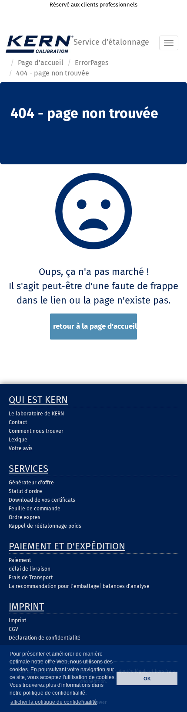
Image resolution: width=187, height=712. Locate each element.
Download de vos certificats (42, 500)
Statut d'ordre (25, 491)
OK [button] (147, 678)
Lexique (18, 440)
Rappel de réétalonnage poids (45, 526)
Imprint (17, 620)
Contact (18, 422)
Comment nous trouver (36, 431)
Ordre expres (24, 517)
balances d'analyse (126, 586)
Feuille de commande (34, 509)
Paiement (20, 560)
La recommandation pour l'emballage (54, 586)
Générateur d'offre (31, 483)
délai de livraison (29, 569)
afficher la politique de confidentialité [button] (53, 702)
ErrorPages (91, 63)
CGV (13, 629)
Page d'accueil (40, 63)
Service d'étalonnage (111, 42)
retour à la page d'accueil (95, 326)
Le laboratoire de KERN (36, 414)
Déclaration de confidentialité (44, 638)
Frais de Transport (31, 578)
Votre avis (21, 448)
